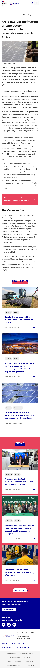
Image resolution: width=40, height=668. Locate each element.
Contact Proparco (11, 653)
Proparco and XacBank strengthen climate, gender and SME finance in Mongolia (19, 482)
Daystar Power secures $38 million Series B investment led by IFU (19, 320)
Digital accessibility (28, 661)
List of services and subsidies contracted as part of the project (16, 199)
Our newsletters (9, 609)
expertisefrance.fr (16, 643)
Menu (36, 3)
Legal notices (27, 657)
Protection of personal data (14, 661)
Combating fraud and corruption (14, 665)
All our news (20, 590)
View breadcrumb (6, 10)
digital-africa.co (6, 647)
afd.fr (3, 643)
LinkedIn (9, 625)
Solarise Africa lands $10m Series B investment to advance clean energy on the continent (19, 415)
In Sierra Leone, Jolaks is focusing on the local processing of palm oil (19, 572)
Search (32, 3)
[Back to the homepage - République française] (14, 3)
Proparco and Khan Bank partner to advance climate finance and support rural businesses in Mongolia (19, 530)
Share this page (36, 15)
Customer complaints (15, 657)
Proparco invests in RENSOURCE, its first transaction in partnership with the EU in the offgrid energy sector (20, 368)
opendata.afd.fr (22, 647)
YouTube (14, 625)
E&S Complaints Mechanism (26, 653)
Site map (30, 665)
